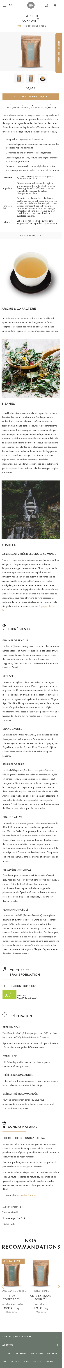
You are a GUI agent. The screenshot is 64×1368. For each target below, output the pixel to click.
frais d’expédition (23, 107)
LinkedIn (52, 1353)
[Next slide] (54, 1286)
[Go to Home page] (31, 5)
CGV (4, 1361)
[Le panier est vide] (54, 5)
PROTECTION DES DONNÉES (44, 1361)
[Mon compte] (46, 5)
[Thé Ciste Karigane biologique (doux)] (41, 1273)
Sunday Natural (27, 1195)
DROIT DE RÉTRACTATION (19, 1361)
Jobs (7, 1353)
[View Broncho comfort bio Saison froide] (19, 78)
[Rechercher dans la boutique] (10, 5)
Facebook (20, 1353)
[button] (19, 78)
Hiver (18, 26)
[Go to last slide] (7, 1286)
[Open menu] (4, 5)
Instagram (37, 1353)
